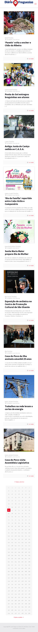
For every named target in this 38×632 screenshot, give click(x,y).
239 (9, 597)
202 (26, 578)
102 (19, 532)
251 (26, 600)
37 (12, 503)
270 (19, 610)
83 (25, 523)
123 (19, 542)
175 (29, 565)
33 (22, 500)
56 (29, 510)
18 (19, 494)
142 (12, 552)
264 (22, 607)
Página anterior (19, 482)
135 (12, 549)
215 (22, 584)
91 (29, 526)
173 (22, 565)
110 (22, 536)
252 (29, 600)
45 (15, 507)
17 (15, 494)
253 (9, 603)
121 (12, 542)
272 (26, 610)
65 (12, 516)
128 (12, 545)
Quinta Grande (9, 193)
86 (12, 526)
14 (29, 491)
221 (19, 587)
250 (22, 600)
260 (9, 607)
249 (19, 600)
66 (15, 516)
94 (15, 529)
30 (12, 500)
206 (16, 581)
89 (22, 526)
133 (29, 545)
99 (8, 532)
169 (9, 565)
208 (22, 581)
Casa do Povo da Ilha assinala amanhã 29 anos (18, 357)
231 (29, 590)
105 (29, 532)
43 (8, 507)
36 (8, 503)
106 (9, 536)
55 (25, 510)
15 (8, 494)
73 (15, 520)
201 (22, 578)
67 (19, 516)
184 (12, 571)
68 (22, 516)
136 (15, 549)
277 (19, 613)
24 (15, 497)
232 (9, 594)
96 (22, 529)
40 (22, 503)
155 (9, 558)
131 (22, 545)
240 (12, 597)
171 (15, 565)
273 (29, 610)
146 (26, 552)
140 (29, 549)
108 (16, 536)
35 (29, 500)
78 (8, 523)
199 (16, 578)
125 (26, 542)
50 (8, 510)
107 (12, 536)
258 (26, 603)
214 (19, 584)
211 (9, 584)
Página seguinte (18, 617)
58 (12, 513)
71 (8, 520)
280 (29, 613)
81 (19, 523)
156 (12, 558)
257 (22, 603)
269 (16, 610)
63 (29, 513)
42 (29, 503)
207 (19, 581)
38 (15, 503)
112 (29, 536)
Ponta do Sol (8, 89)
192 (15, 574)
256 (19, 603)
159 (22, 558)
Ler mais (31, 58)
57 (8, 513)
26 (22, 497)
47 (22, 507)
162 (9, 561)
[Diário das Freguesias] (19, 3)
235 (19, 594)
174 (26, 565)
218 (9, 587)
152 (22, 555)
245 (29, 597)
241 (15, 597)
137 (19, 549)
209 (26, 581)
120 (9, 542)
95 (19, 529)
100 (12, 532)
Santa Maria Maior (10, 246)
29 (8, 500)
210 (29, 581)
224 (29, 587)
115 (15, 539)
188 (26, 571)
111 (26, 536)
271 (22, 610)
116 (19, 539)
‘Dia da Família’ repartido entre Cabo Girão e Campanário (18, 201)
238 (29, 594)
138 (22, 549)
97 (25, 529)
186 (19, 571)
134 (9, 549)
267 (9, 610)
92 (8, 529)
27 (25, 497)
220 (16, 587)
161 (29, 558)
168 (29, 561)
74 (19, 520)
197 (9, 578)
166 (22, 561)
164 (16, 561)
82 (22, 523)
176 (9, 568)
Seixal (6, 37)
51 (12, 510)
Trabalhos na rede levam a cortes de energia (19, 408)
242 (19, 597)
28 (29, 497)
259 (29, 603)
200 (19, 578)
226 (12, 590)
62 (25, 513)
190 (9, 574)
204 (9, 581)
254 (12, 603)
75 (22, 520)
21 (29, 494)
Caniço (7, 141)
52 (15, 510)
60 (19, 513)
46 (19, 507)
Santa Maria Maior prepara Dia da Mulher (16, 252)
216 (26, 584)
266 (29, 607)
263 (19, 607)
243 (22, 597)
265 (26, 607)
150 (16, 555)
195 (26, 574)
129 (15, 545)
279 (26, 613)
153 (26, 555)
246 (9, 600)
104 (26, 532)
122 (15, 542)
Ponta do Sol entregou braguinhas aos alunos (17, 96)
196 (29, 574)
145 (22, 552)
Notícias (11, 37)
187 (22, 571)
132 (26, 545)
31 (15, 500)
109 (19, 536)
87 (15, 526)
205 (12, 581)
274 (9, 613)
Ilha (6, 351)
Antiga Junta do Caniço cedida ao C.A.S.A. (17, 148)
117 (22, 539)
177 (12, 568)
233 (12, 594)
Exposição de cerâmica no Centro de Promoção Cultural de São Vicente (18, 304)
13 (25, 491)
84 (29, 523)
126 (29, 542)
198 (12, 578)
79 (12, 523)
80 (15, 523)
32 (19, 500)
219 (12, 587)
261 (12, 607)
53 (19, 510)
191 (12, 574)
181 (26, 568)
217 (29, 584)
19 (22, 494)
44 (12, 507)
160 (26, 558)
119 (29, 539)
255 (15, 603)
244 (26, 597)
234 (16, 594)
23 (12, 497)
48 (25, 507)
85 (8, 526)
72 (12, 520)
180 (22, 568)
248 (16, 600)
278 (22, 613)
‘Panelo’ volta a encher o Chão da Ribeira (18, 44)
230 (26, 590)
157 (15, 558)
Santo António (9, 401)
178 (15, 568)
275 (12, 613)
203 (29, 578)
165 (19, 561)
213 (15, 584)
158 (19, 558)
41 (25, 503)
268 (12, 610)
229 (22, 590)
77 (29, 520)
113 (9, 539)
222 (22, 587)
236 (22, 594)
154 (29, 555)
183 (9, 571)
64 (8, 516)
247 (12, 600)
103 (22, 532)
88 (19, 526)
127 (9, 545)
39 (19, 503)
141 (9, 552)
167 (26, 561)
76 (25, 520)
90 (26, 526)
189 (29, 571)
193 (19, 574)
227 (15, 590)
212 (12, 584)
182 (29, 568)
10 (15, 491)
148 (9, 555)
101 (15, 532)
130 (19, 545)
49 (29, 507)
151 (19, 555)
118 (26, 539)
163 (12, 561)
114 (12, 539)
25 (19, 497)
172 (19, 565)
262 (16, 607)
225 (9, 590)
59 (15, 513)
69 (25, 516)
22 (8, 497)
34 (25, 500)
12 (22, 491)
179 (19, 568)
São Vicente (8, 296)
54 (22, 510)
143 (15, 552)
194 (22, 574)
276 (16, 613)
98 (29, 529)
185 (15, 571)
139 (26, 549)
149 (12, 555)
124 (22, 542)
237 (26, 594)
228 (19, 590)
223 (26, 587)
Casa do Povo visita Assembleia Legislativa (17, 461)
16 (12, 494)
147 (29, 552)
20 (25, 494)
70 (29, 516)
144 (19, 552)
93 (12, 529)
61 (22, 513)
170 (12, 565)
